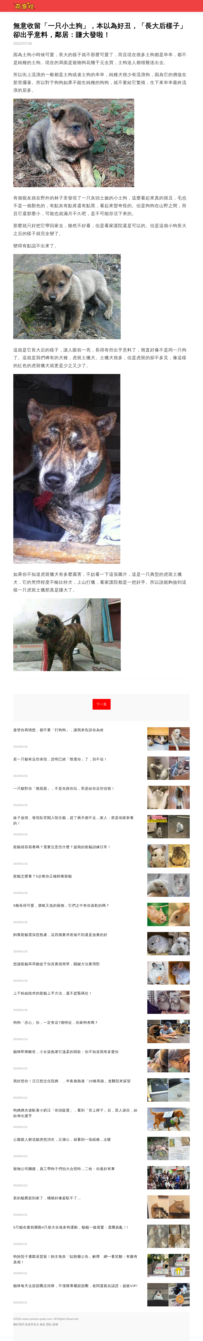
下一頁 (102, 704)
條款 (42, 1324)
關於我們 (18, 1324)
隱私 (49, 1324)
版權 (55, 1324)
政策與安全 (32, 1324)
